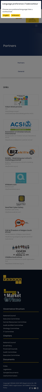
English (6, 15)
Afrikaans (15, 15)
